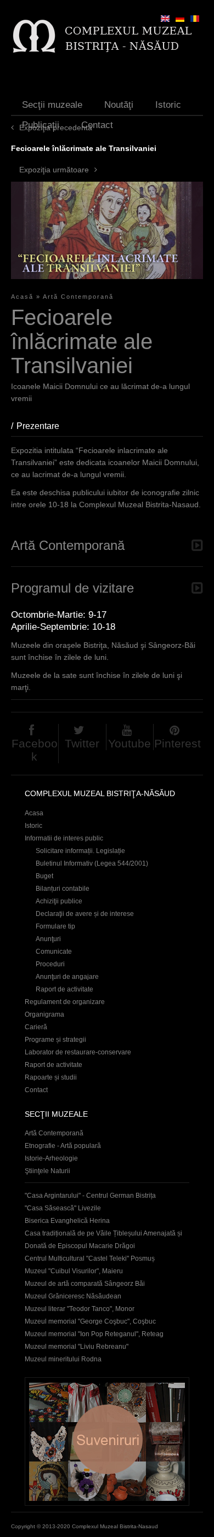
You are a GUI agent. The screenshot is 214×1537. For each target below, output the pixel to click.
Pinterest (177, 743)
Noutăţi (118, 105)
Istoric (168, 105)
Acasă (22, 296)
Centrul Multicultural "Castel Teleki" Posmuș (90, 1258)
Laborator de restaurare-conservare (78, 1052)
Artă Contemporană (78, 296)
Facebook (35, 750)
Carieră (36, 1027)
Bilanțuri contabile (62, 888)
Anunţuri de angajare (67, 977)
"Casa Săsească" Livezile (63, 1208)
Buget (44, 876)
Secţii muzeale (52, 105)
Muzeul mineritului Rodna (63, 1359)
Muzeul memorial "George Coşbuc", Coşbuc (90, 1321)
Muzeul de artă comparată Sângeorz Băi (85, 1283)
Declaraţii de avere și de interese (85, 914)
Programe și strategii (55, 1039)
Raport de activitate (64, 989)
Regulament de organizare (65, 1002)
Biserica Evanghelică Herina (67, 1221)
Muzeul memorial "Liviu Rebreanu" (76, 1346)
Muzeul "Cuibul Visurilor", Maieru (74, 1271)
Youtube (129, 743)
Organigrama (44, 1014)
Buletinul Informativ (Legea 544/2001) (92, 863)
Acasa (34, 813)
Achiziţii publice (59, 901)
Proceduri (50, 964)
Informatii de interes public (64, 838)
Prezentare (43, 426)
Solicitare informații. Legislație (80, 851)
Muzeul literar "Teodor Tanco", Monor (79, 1309)
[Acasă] (102, 36)
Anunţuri (48, 939)
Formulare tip (55, 926)
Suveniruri (107, 1441)
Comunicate (54, 951)
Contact (97, 125)
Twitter (82, 743)
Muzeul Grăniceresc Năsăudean (73, 1296)
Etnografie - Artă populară (63, 1146)
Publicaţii (40, 125)
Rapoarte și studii (51, 1077)
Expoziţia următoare (54, 169)
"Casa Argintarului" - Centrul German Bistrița (90, 1195)
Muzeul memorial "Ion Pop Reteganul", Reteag (94, 1334)
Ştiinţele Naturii (47, 1171)
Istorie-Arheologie (51, 1158)
